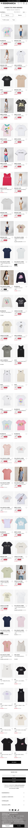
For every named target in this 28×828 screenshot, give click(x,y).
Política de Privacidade (19, 785)
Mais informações (6, 823)
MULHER (14, 778)
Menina (8, 9)
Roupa (12, 9)
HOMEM (14, 781)
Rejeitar (8, 825)
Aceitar (19, 825)
